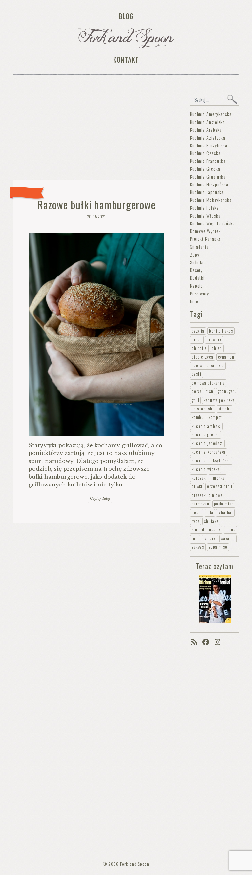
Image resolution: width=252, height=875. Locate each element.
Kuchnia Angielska (207, 121)
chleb (217, 348)
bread (197, 339)
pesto (197, 512)
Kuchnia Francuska (208, 160)
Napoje (196, 285)
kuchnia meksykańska (211, 460)
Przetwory (199, 293)
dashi (196, 374)
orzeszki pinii (219, 486)
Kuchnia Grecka (205, 168)
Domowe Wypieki (206, 230)
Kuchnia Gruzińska (208, 176)
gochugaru (227, 391)
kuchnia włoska (206, 469)
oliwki (197, 486)
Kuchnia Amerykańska (211, 113)
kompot (215, 417)
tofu (195, 538)
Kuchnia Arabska (206, 129)
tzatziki (210, 538)
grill (195, 400)
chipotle (199, 348)
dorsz (197, 391)
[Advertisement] (96, 129)
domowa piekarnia (208, 383)
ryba (196, 521)
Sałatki (197, 262)
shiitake (211, 521)
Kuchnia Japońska (207, 191)
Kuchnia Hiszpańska (209, 184)
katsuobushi (203, 409)
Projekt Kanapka (205, 238)
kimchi (224, 409)
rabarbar (225, 512)
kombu (198, 417)
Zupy (194, 254)
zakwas (198, 547)
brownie (214, 339)
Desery (196, 269)
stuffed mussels (206, 529)
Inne (194, 301)
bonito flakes (221, 331)
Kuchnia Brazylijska (208, 145)
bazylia (198, 331)
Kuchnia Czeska (205, 152)
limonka (217, 478)
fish (209, 391)
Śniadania (199, 246)
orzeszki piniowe (207, 495)
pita (209, 512)
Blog (126, 16)
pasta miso (224, 504)
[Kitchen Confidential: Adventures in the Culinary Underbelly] (215, 598)
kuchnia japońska (207, 443)
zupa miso (218, 547)
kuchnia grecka (206, 434)
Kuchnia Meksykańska (211, 199)
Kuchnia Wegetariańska (212, 223)
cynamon (226, 357)
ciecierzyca (202, 357)
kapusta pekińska (219, 400)
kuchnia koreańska (208, 452)
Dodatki (197, 277)
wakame (228, 538)
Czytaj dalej (100, 498)
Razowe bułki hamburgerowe (96, 204)
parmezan (200, 504)
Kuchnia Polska (204, 207)
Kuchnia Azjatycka (207, 137)
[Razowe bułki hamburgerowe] (96, 334)
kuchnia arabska (206, 426)
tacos (230, 529)
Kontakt (126, 59)
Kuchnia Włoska (205, 215)
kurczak (199, 478)
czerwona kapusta (208, 365)
